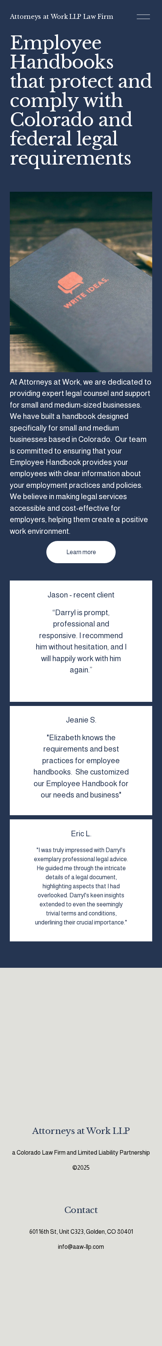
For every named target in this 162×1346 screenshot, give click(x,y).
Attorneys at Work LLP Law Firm (61, 16)
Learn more (81, 552)
